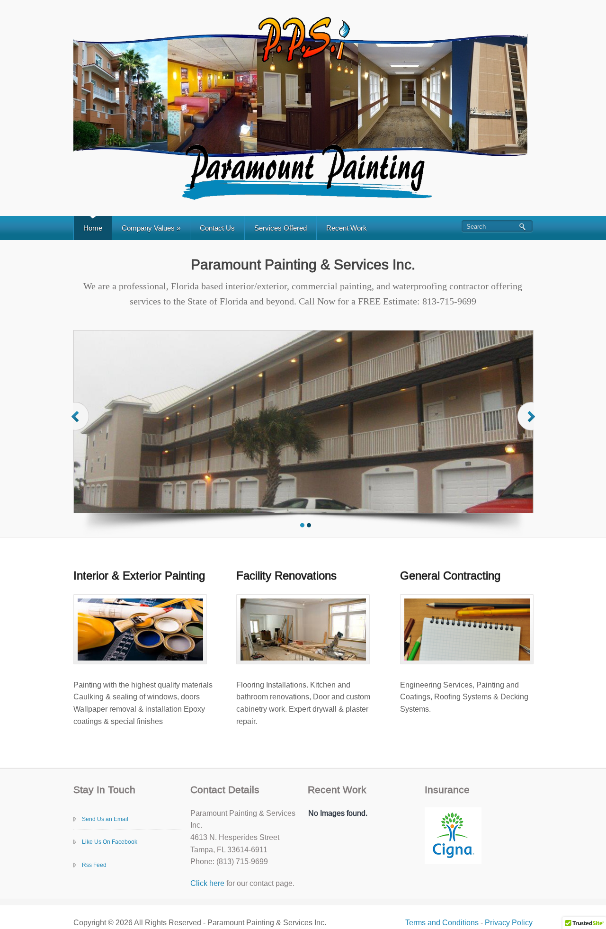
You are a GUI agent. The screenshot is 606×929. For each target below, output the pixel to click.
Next (527, 425)
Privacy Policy (509, 923)
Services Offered (280, 228)
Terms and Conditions (442, 923)
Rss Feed (94, 865)
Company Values (151, 228)
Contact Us (217, 228)
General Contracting (450, 575)
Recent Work (346, 228)
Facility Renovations (286, 575)
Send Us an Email (105, 819)
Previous (81, 425)
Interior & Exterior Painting (139, 575)
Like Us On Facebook (109, 842)
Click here (207, 883)
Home (92, 228)
